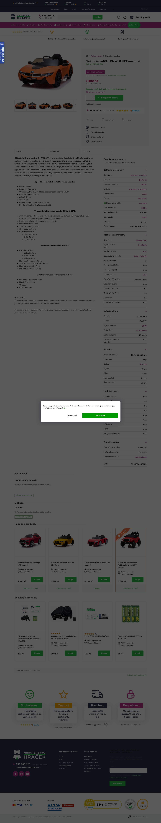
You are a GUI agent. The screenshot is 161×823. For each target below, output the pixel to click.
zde (64, 408)
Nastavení (72, 415)
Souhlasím (100, 415)
